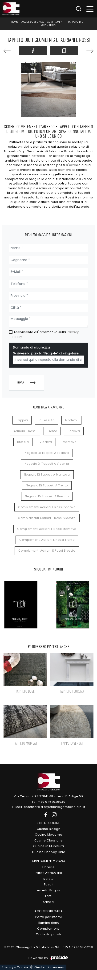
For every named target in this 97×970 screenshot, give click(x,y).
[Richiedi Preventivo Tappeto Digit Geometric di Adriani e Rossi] (33, 50)
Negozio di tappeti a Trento (47, 485)
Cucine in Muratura (48, 846)
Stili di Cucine (48, 823)
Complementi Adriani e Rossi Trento (46, 540)
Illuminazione (49, 922)
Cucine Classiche (48, 840)
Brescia (23, 442)
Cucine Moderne (48, 834)
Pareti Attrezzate (48, 873)
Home (14, 22)
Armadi (49, 902)
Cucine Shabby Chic (48, 852)
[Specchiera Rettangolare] (10, 50)
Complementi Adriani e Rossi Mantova (47, 529)
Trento (52, 431)
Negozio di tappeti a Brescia (47, 496)
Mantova (70, 442)
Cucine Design (49, 829)
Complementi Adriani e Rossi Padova (47, 507)
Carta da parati (48, 934)
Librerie (48, 867)
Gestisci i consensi (49, 967)
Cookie (22, 967)
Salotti (48, 878)
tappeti (22, 420)
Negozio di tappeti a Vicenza (47, 464)
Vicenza (46, 442)
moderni (71, 420)
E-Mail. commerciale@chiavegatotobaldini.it (48, 807)
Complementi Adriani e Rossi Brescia (47, 551)
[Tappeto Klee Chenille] (87, 50)
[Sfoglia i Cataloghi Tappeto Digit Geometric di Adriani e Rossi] (64, 50)
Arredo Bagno (48, 890)
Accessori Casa (32, 22)
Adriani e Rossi (25, 431)
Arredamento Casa (48, 861)
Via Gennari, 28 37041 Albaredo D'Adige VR (49, 796)
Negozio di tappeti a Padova (47, 453)
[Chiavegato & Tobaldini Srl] (48, 782)
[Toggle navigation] (90, 9)
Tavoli (48, 884)
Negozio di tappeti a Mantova (47, 474)
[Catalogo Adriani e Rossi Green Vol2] (72, 604)
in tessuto (46, 420)
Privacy (8, 967)
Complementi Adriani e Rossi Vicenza (47, 518)
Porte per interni (48, 917)
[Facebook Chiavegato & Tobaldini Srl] (44, 814)
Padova (74, 431)
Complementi (56, 22)
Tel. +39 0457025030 (48, 801)
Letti (48, 896)
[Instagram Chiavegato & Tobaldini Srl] (53, 814)
